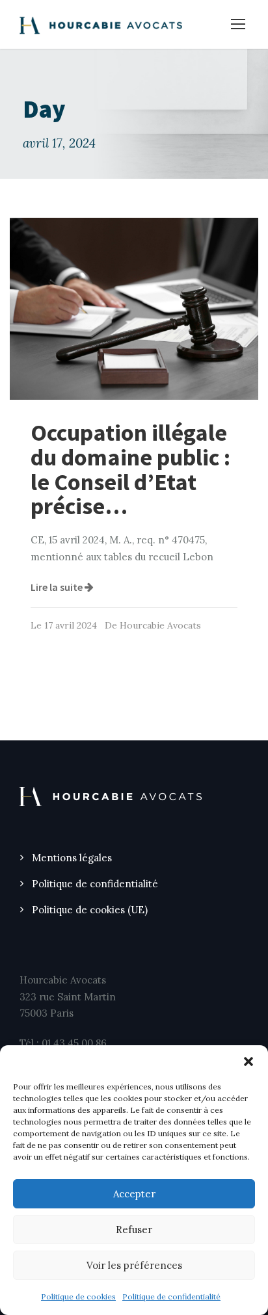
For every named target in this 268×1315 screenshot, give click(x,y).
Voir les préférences (134, 1265)
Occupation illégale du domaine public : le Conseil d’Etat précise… (130, 469)
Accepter (134, 1194)
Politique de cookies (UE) (90, 910)
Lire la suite (58, 586)
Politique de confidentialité (171, 1296)
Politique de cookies (78, 1296)
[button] (248, 1061)
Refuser (134, 1229)
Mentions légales (72, 858)
